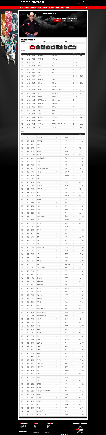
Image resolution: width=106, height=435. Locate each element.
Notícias (35, 425)
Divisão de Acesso (23, 426)
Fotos (35, 426)
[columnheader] (24, 54)
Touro (66, 41)
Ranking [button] (27, 7)
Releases (35, 428)
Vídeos (35, 427)
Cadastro (48, 425)
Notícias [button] (45, 7)
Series (44, 41)
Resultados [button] (33, 7)
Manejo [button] (67, 7)
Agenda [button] (21, 7)
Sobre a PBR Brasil (23, 425)
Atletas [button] (39, 7)
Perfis (48, 426)
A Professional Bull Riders (35, 432)
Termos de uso (47, 432)
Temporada (23, 41)
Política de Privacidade (48, 433)
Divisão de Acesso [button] (60, 7)
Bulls (48, 427)
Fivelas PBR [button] (51, 7)
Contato (21, 427)
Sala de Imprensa (36, 429)
